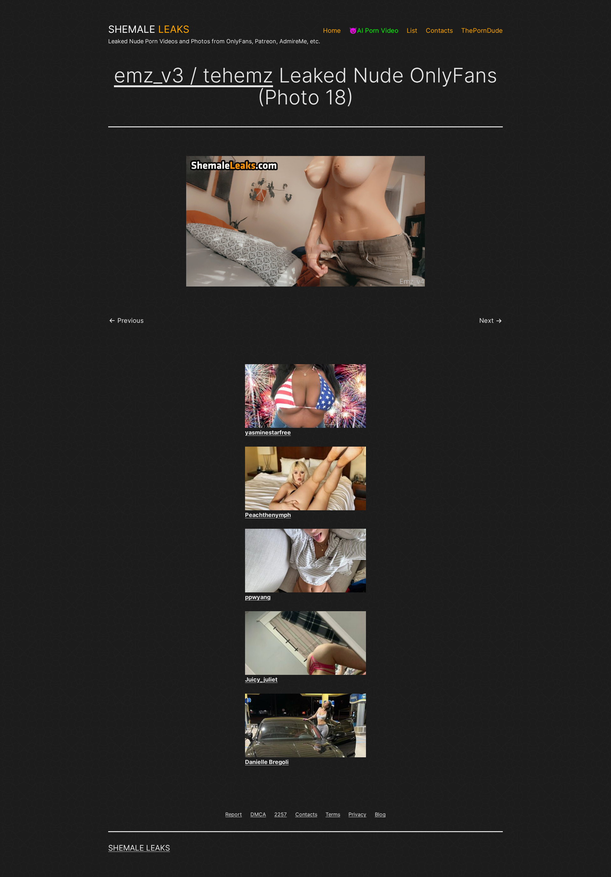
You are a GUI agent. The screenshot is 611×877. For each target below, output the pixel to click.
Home (332, 30)
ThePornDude (482, 30)
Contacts (439, 30)
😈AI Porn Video (373, 30)
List (412, 30)
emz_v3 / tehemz (193, 75)
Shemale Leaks (139, 847)
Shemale (148, 29)
